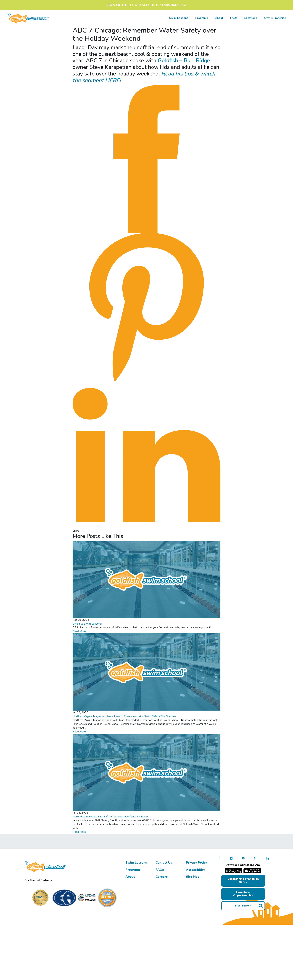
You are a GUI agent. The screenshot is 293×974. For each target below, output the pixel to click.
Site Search (243, 906)
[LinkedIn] (146, 455)
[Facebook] (146, 159)
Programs (201, 18)
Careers (162, 877)
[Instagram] (231, 858)
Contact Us (164, 863)
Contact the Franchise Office (243, 880)
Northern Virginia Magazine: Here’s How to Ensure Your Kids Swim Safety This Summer (124, 716)
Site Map (192, 877)
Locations (250, 18)
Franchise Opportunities (243, 893)
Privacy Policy (196, 863)
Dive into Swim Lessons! (88, 624)
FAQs (233, 18)
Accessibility (195, 870)
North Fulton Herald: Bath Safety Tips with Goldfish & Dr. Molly (110, 816)
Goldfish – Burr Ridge (184, 60)
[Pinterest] (146, 307)
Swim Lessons (136, 863)
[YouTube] (243, 858)
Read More (79, 631)
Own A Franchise (275, 18)
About (219, 18)
